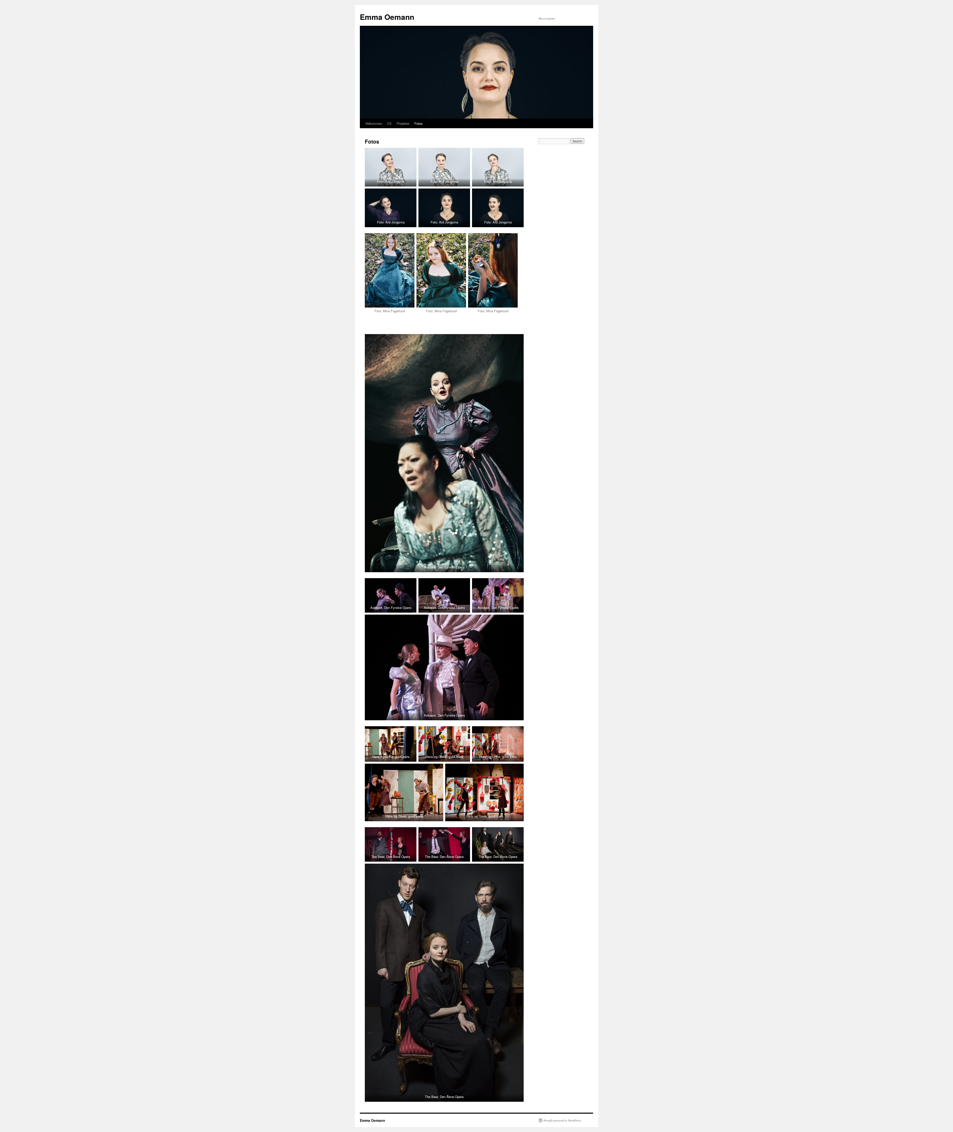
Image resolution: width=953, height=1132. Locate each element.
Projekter (403, 123)
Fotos (418, 123)
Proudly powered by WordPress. (563, 1120)
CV (389, 123)
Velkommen (373, 123)
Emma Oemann (387, 16)
